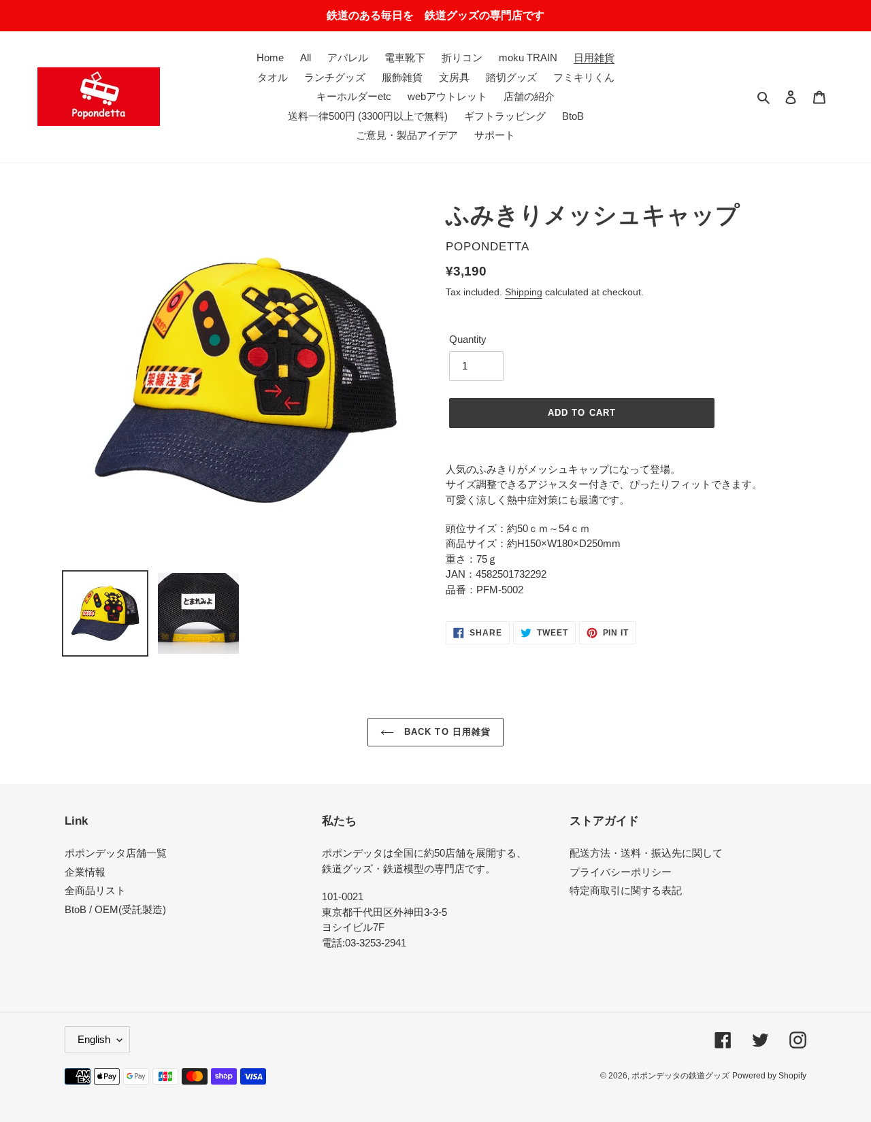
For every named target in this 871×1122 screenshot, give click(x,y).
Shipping (523, 291)
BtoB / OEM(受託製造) (115, 909)
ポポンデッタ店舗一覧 (116, 853)
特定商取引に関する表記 (626, 890)
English (94, 1039)
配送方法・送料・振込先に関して (646, 853)
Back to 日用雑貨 (446, 732)
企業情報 (85, 872)
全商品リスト (95, 890)
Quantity (468, 339)
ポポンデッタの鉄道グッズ (680, 1075)
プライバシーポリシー (621, 872)
